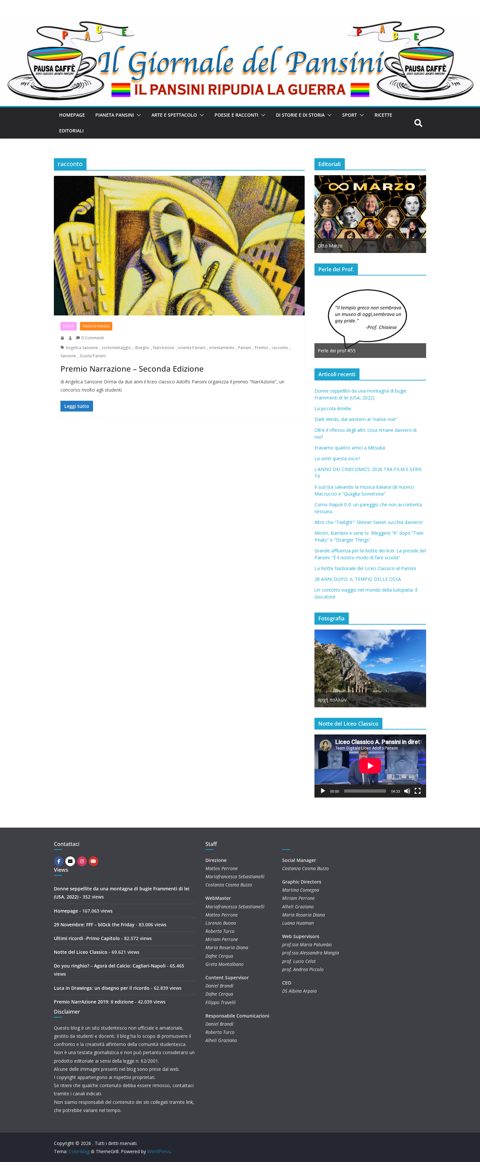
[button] (137, 115)
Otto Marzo (330, 246)
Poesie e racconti (236, 115)
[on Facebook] (59, 861)
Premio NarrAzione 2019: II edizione (94, 1002)
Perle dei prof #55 (337, 350)
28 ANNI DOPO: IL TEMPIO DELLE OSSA (357, 579)
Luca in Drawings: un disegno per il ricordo (102, 988)
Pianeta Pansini (114, 115)
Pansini (244, 347)
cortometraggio (116, 347)
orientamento (221, 347)
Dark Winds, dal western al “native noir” (355, 419)
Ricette (383, 115)
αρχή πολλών (332, 700)
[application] (370, 765)
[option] (370, 214)
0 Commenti (92, 338)
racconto (280, 347)
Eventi (68, 326)
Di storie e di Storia (300, 115)
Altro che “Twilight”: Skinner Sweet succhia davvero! (368, 522)
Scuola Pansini (93, 356)
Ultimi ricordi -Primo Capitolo (87, 938)
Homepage (72, 115)
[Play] (323, 791)
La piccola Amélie (332, 408)
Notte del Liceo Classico (80, 952)
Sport (349, 115)
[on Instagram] (82, 861)
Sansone (68, 356)
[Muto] (407, 791)
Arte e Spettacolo (174, 115)
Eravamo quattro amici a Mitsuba (349, 448)
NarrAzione (163, 347)
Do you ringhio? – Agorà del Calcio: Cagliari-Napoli (110, 966)
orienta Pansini (191, 347)
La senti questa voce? (337, 458)
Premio (261, 347)
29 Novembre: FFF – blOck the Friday (94, 924)
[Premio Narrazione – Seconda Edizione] (179, 245)
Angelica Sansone (82, 347)
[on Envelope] (70, 861)
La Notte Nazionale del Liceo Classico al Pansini (365, 568)
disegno (142, 347)
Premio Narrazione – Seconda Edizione (132, 368)
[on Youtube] (93, 861)
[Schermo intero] (417, 791)
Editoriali (71, 130)
